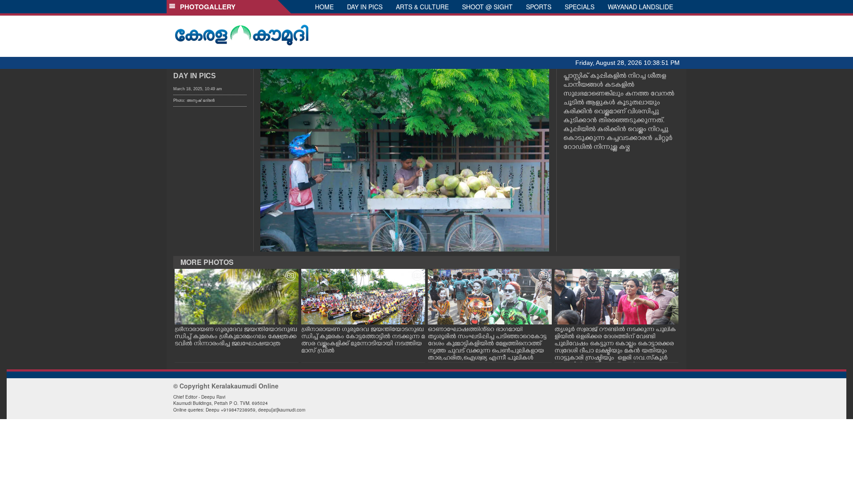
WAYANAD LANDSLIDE (640, 6)
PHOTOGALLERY (205, 7)
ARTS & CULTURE (422, 6)
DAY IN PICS (365, 6)
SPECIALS (579, 6)
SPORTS (538, 6)
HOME (324, 6)
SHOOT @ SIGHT (487, 6)
